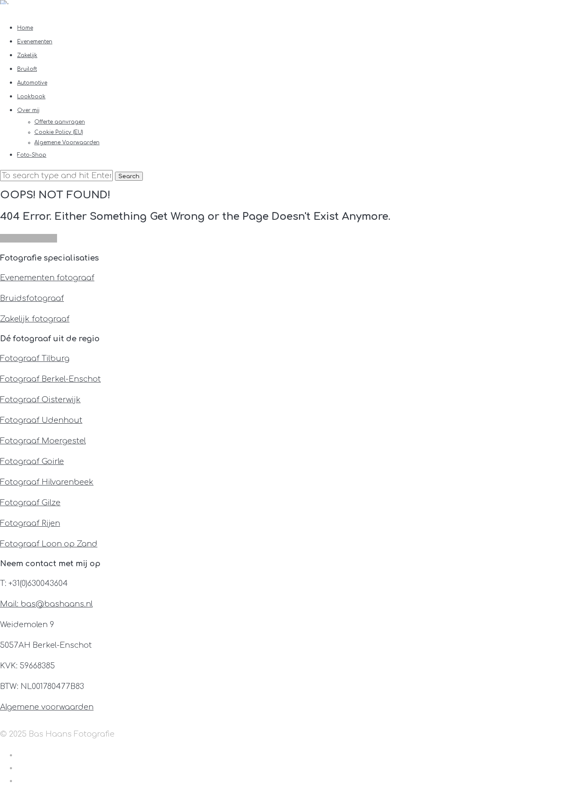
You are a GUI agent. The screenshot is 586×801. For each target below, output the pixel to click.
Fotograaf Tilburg (34, 358)
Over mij (28, 110)
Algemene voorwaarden (47, 707)
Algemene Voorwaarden (67, 143)
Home (25, 28)
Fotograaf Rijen (30, 523)
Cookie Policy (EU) (58, 132)
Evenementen (34, 42)
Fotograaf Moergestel (43, 441)
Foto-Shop (31, 155)
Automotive (32, 83)
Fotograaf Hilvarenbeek (47, 482)
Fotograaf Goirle (32, 461)
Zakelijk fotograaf (34, 319)
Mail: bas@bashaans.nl (46, 604)
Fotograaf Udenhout (41, 420)
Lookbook (31, 97)
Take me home (28, 238)
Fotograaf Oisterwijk (40, 399)
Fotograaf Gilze (30, 502)
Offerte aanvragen (59, 122)
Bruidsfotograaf (32, 298)
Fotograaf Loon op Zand (48, 544)
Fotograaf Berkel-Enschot (50, 379)
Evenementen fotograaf (47, 277)
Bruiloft (27, 69)
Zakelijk (27, 55)
